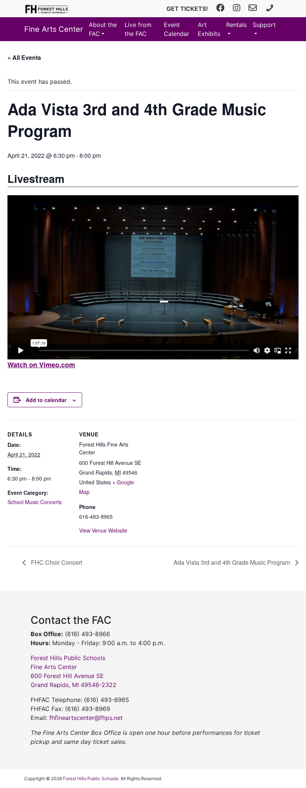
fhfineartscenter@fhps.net (86, 717)
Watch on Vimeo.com (41, 365)
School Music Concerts (34, 502)
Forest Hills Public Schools (90, 778)
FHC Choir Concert (55, 562)
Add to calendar (46, 400)
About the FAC (103, 29)
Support (264, 24)
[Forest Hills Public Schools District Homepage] (46, 8)
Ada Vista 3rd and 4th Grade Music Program (232, 562)
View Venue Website (103, 530)
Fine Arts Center (53, 29)
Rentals (236, 24)
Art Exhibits (209, 29)
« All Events (24, 57)
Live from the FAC (138, 29)
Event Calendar (176, 29)
